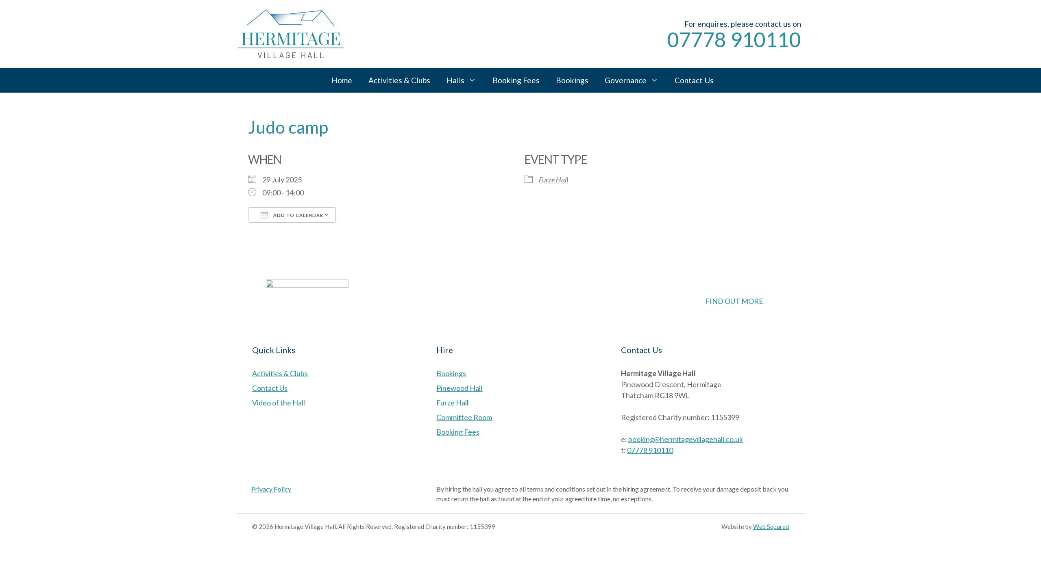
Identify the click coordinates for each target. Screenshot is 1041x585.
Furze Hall (553, 179)
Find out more (734, 301)
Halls (455, 80)
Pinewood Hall (459, 388)
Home (341, 80)
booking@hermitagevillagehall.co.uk (685, 439)
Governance (626, 80)
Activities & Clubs (399, 80)
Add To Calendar (297, 215)
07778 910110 (734, 39)
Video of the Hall (278, 402)
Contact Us (694, 80)
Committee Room (464, 417)
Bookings (572, 80)
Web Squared (771, 526)
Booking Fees (516, 80)
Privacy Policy (271, 489)
